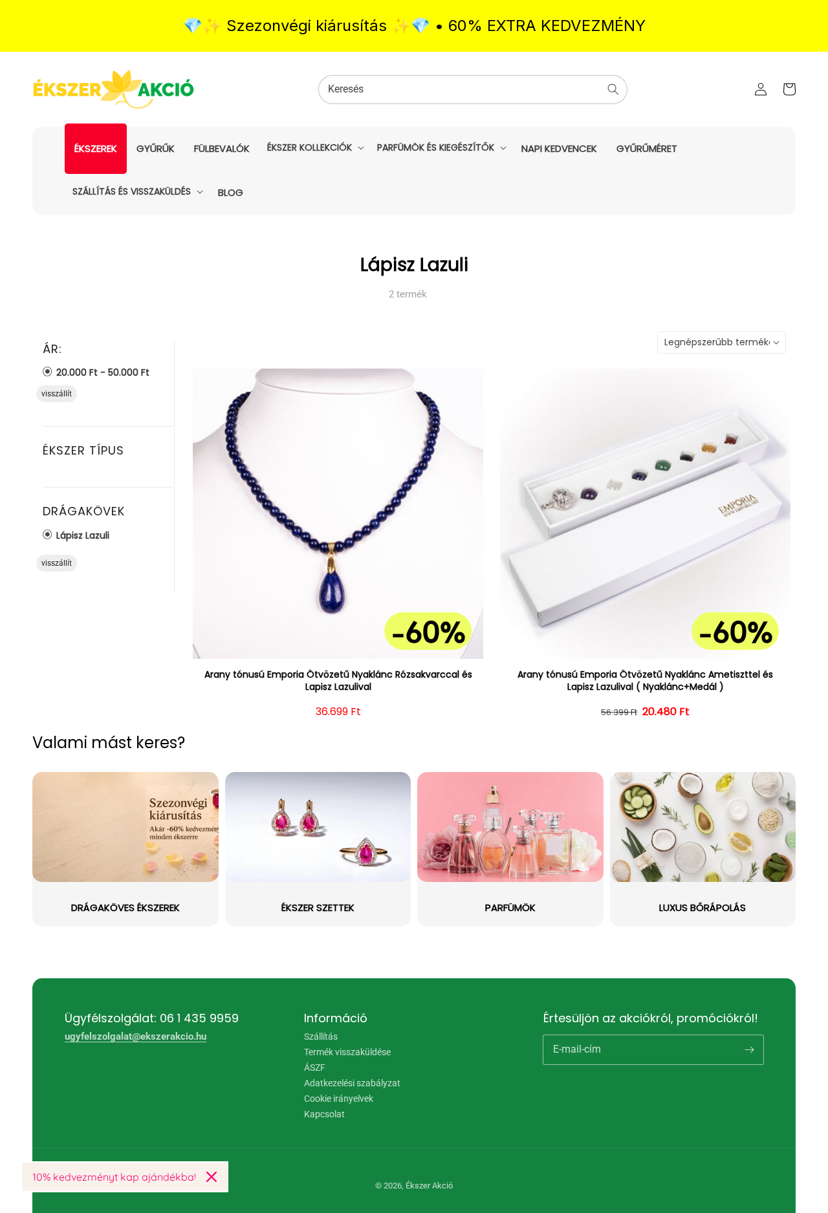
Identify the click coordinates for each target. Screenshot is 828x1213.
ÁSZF (314, 1067)
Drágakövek (84, 511)
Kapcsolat (324, 1114)
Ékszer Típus (83, 450)
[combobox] (472, 89)
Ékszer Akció (429, 1185)
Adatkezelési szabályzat (352, 1083)
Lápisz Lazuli (81, 535)
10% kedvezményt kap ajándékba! (114, 1176)
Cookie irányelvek (338, 1098)
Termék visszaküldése (347, 1052)
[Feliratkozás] (749, 1049)
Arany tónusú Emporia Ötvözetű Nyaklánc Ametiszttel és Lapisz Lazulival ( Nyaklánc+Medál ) (645, 681)
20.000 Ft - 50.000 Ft (101, 372)
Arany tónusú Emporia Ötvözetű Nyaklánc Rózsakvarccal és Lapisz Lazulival (338, 681)
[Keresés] (613, 89)
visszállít (56, 393)
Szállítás (321, 1037)
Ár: (52, 349)
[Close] (211, 1177)
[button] (314, 147)
